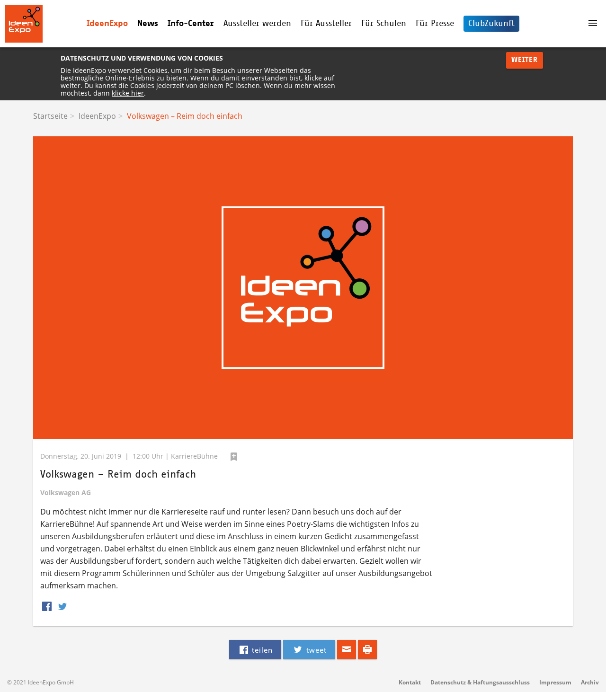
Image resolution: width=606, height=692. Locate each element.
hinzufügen (234, 456)
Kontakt (410, 682)
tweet (315, 650)
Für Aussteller (326, 23)
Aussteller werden (257, 23)
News (147, 23)
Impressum (555, 682)
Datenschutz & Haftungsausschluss (480, 682)
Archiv (590, 682)
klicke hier (128, 93)
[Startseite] (73, 24)
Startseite (50, 116)
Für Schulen (383, 23)
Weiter (524, 59)
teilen (261, 650)
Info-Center (191, 23)
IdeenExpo (97, 116)
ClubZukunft (491, 23)
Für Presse (435, 23)
